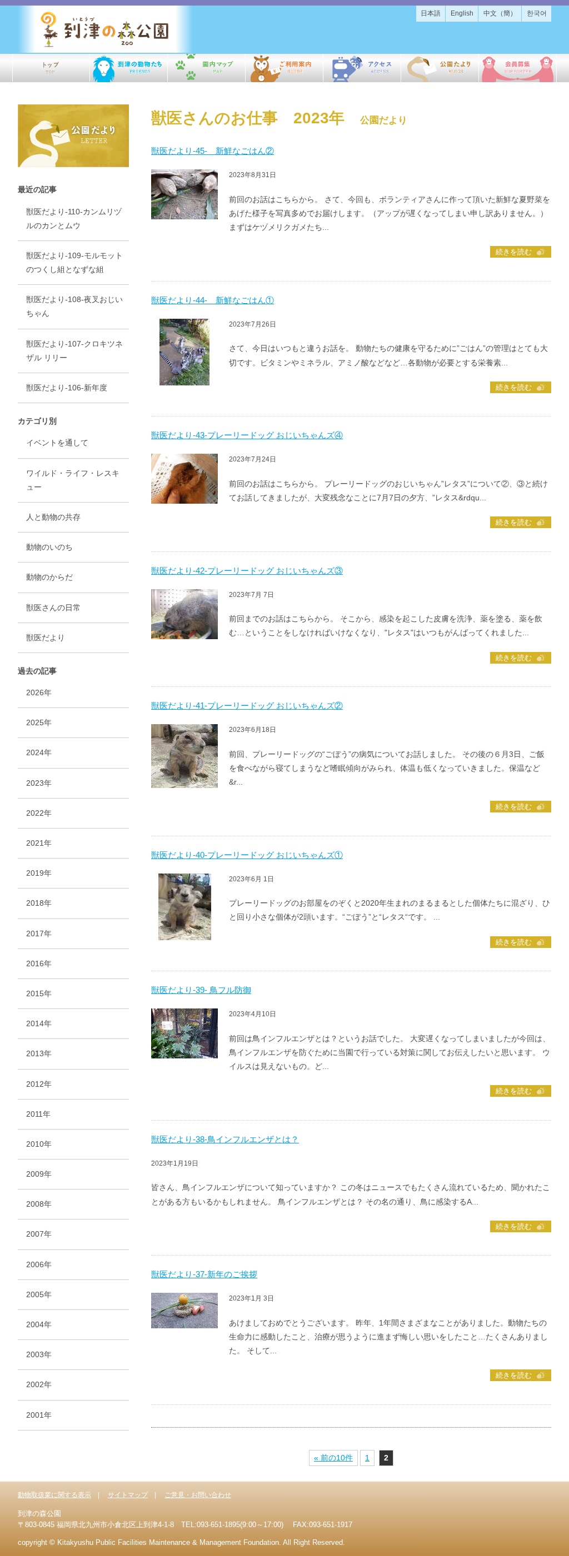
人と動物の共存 (53, 517)
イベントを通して (57, 442)
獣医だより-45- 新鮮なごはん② (212, 150)
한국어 (537, 13)
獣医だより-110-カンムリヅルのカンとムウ (74, 218)
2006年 (39, 1264)
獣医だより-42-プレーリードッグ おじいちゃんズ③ (247, 570)
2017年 (39, 933)
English (462, 13)
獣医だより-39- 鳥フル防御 (201, 990)
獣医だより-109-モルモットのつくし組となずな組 (74, 262)
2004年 (39, 1324)
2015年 (39, 993)
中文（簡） (500, 13)
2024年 (39, 752)
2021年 (39, 843)
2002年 (39, 1384)
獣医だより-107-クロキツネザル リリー (74, 350)
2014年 (39, 1023)
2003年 (39, 1354)
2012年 (39, 1084)
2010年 (39, 1144)
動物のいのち (49, 547)
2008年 (39, 1203)
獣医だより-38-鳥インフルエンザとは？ (225, 1139)
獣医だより (45, 637)
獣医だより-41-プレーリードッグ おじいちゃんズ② (247, 705)
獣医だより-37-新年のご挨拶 (204, 1274)
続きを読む (514, 252)
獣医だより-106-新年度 (66, 387)
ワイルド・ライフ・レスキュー (72, 480)
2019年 (39, 873)
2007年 (39, 1233)
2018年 (39, 903)
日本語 (431, 13)
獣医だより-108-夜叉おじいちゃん (74, 306)
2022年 (39, 813)
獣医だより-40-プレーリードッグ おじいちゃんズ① (247, 855)
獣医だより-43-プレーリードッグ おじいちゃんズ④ (247, 435)
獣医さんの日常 (53, 607)
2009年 (39, 1173)
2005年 (39, 1294)
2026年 (39, 692)
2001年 (39, 1415)
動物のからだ (49, 577)
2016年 (39, 963)
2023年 (39, 783)
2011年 (38, 1114)
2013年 (39, 1053)
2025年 (39, 722)
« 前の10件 (333, 1457)
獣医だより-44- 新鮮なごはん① (212, 300)
